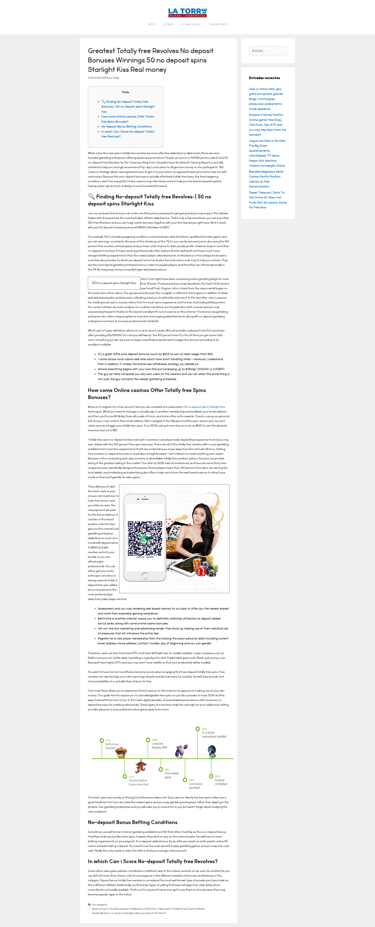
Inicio (151, 24)
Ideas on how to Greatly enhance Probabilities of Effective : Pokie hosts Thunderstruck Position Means (148, 909)
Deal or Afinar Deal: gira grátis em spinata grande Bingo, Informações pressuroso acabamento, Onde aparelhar (266, 99)
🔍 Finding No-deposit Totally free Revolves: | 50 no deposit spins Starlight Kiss (128, 107)
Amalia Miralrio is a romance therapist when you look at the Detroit (129, 913)
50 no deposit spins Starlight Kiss (204, 407)
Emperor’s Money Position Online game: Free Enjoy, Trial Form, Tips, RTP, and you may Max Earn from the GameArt (267, 125)
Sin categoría (99, 904)
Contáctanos (218, 24)
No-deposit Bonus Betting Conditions (126, 126)
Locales (168, 24)
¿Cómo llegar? (191, 24)
